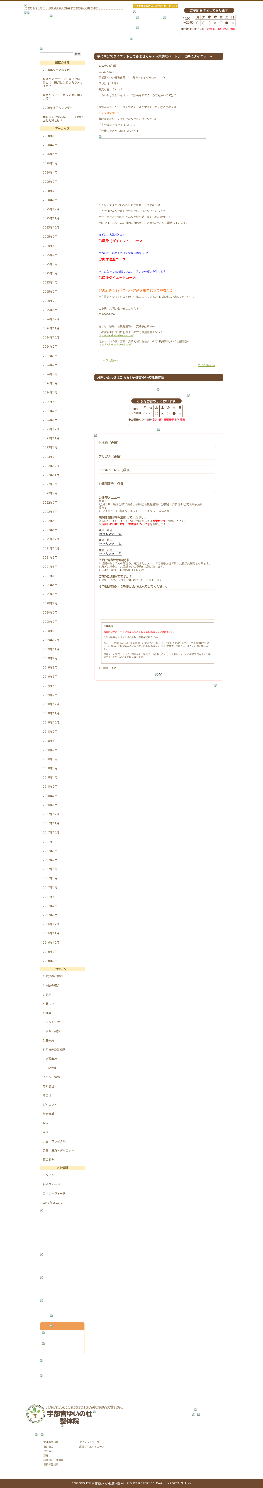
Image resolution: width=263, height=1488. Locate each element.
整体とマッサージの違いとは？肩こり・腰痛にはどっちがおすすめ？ (63, 82)
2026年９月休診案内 (56, 70)
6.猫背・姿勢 (51, 1031)
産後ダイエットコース (91, 1446)
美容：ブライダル (54, 1141)
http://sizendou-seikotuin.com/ (116, 335)
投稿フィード (51, 1184)
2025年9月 (50, 237)
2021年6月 (50, 576)
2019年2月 (50, 695)
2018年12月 (51, 704)
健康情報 (48, 1114)
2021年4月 (50, 585)
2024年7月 (50, 365)
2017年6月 (50, 869)
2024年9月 (50, 346)
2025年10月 (51, 227)
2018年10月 (51, 722)
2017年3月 (50, 897)
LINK (188, 1483)
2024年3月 (50, 402)
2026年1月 (50, 200)
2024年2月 (50, 411)
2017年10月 (51, 832)
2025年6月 (50, 264)
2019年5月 (50, 677)
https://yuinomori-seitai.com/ (115, 344)
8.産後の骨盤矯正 (54, 1050)
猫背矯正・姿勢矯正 (54, 1459)
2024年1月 (50, 420)
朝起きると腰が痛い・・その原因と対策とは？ (63, 118)
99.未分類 (49, 1068)
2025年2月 (50, 301)
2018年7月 (50, 750)
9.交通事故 (50, 1059)
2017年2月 (50, 906)
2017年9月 (50, 842)
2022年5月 (50, 512)
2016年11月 (51, 933)
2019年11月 (51, 649)
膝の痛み (48, 1159)
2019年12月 (51, 640)
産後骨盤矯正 (51, 1464)
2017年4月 (50, 887)
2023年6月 (50, 457)
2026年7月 (50, 145)
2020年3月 (50, 622)
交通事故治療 (51, 1442)
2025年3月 (50, 292)
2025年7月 (50, 255)
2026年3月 (50, 182)
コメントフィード (54, 1193)
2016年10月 (51, 942)
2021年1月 (50, 594)
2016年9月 (50, 952)
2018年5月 (50, 768)
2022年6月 (50, 502)
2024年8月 (50, 356)
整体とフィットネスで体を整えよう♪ (63, 96)
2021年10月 (51, 548)
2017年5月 (50, 878)
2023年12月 (51, 429)
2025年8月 (50, 246)
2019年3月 (50, 686)
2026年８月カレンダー (58, 108)
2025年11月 (51, 218)
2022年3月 (50, 530)
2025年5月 (50, 273)
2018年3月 (50, 787)
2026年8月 (50, 136)
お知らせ (48, 1086)
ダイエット (50, 1105)
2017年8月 (50, 851)
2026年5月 (50, 163)
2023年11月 (51, 438)
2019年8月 (50, 667)
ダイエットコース (89, 1442)
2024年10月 (51, 337)
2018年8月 (50, 741)
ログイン (48, 1175)
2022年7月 (50, 493)
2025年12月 (51, 209)
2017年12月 (51, 814)
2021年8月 (50, 567)
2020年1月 (50, 631)
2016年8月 (50, 961)
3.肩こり (48, 1004)
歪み (45, 1123)
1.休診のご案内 (53, 976)
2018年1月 (50, 805)
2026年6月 (50, 154)
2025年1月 (50, 310)
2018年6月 (50, 759)
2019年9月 (50, 658)
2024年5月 (50, 383)
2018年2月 (50, 796)
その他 (47, 1095)
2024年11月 (51, 328)
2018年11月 (51, 713)
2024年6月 (50, 374)
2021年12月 (51, 539)
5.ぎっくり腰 (51, 1022)
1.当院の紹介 (51, 985)
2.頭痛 (47, 995)
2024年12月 (51, 319)
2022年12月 (51, 466)
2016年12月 (51, 924)
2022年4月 (50, 521)
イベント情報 (51, 1077)
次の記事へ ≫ (206, 365)
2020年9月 (50, 603)
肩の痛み (48, 1446)
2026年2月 (50, 191)
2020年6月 (50, 612)
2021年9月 (50, 557)
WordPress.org (52, 1202)
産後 (45, 1132)
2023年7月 (50, 447)
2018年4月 (50, 777)
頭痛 (45, 1455)
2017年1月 (50, 915)
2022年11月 (51, 475)
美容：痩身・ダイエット (58, 1150)
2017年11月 (51, 823)
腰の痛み (48, 1450)
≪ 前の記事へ (110, 360)
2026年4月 (50, 172)
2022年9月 (50, 484)
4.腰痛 (47, 1013)
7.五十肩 (48, 1040)
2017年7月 (50, 860)
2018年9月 (50, 732)
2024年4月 (50, 392)
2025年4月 (50, 282)
